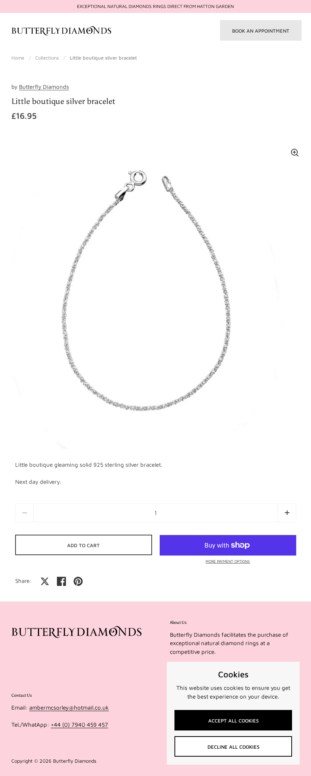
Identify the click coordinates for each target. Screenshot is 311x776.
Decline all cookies (233, 747)
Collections (47, 58)
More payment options (228, 561)
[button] (287, 513)
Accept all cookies (233, 721)
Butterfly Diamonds (44, 86)
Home (17, 58)
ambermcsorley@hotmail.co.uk (69, 707)
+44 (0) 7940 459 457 (79, 724)
